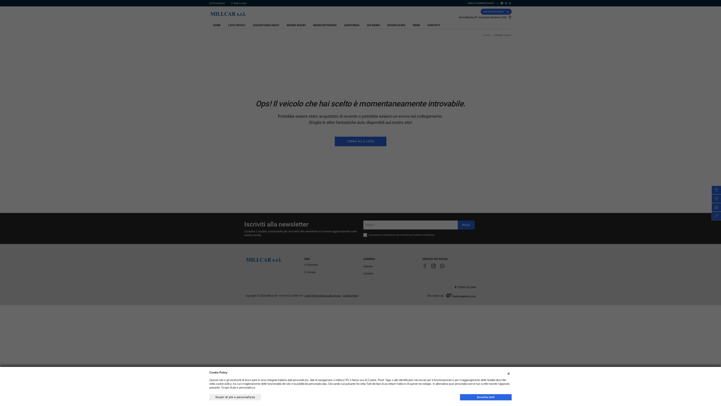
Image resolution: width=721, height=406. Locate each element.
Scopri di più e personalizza (235, 397)
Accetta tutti (486, 397)
